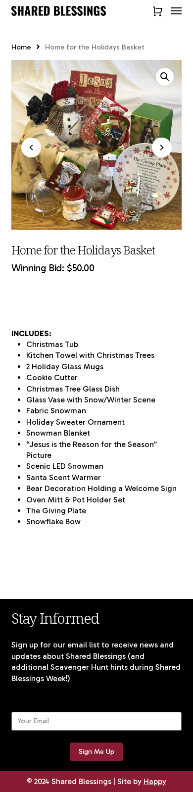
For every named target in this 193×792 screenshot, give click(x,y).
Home (21, 47)
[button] (176, 11)
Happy (155, 781)
